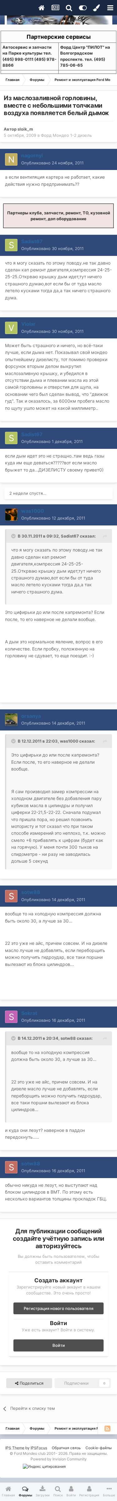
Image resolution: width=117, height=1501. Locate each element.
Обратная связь (66, 1447)
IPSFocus (39, 1447)
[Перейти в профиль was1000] (11, 514)
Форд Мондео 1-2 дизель (66, 135)
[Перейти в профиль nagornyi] (11, 159)
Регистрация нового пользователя (58, 1308)
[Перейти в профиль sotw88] (11, 896)
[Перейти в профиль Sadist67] (11, 245)
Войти (58, 1345)
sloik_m (25, 129)
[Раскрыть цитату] (14, 536)
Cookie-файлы (98, 1447)
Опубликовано (52, 162)
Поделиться (30, 1383)
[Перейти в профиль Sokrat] (11, 1017)
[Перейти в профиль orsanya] (11, 719)
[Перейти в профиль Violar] (11, 328)
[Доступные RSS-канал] (107, 1428)
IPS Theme (14, 1447)
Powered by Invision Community (59, 1459)
